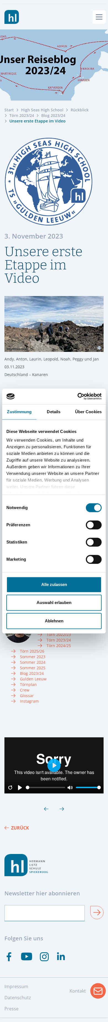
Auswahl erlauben (54, 602)
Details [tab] (53, 411)
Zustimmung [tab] (19, 411)
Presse (11, 1009)
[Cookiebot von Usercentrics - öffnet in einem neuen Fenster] (78, 396)
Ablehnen (54, 620)
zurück (20, 828)
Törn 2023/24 (21, 115)
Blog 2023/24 (53, 115)
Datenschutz (17, 998)
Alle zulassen (54, 584)
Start (9, 109)
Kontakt (88, 992)
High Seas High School (42, 109)
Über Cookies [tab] (88, 411)
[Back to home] (11, 17)
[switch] (94, 524)
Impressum (16, 986)
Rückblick (80, 109)
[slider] (45, 787)
